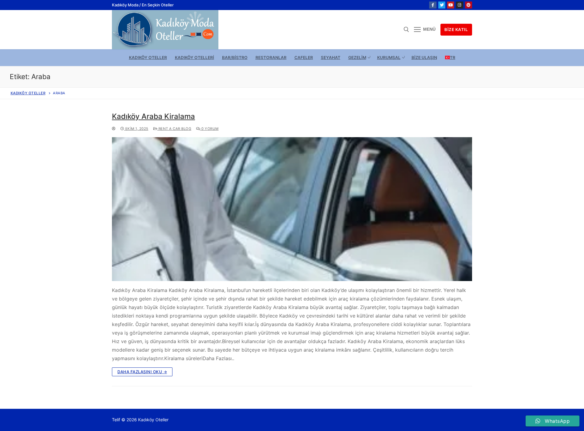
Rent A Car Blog (174, 129)
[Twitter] (441, 5)
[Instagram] (459, 5)
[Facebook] (432, 5)
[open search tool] (406, 29)
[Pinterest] (468, 5)
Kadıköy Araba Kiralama (153, 116)
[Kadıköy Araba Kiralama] (292, 209)
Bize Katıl (456, 29)
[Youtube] (450, 5)
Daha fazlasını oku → (142, 371)
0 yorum (209, 129)
